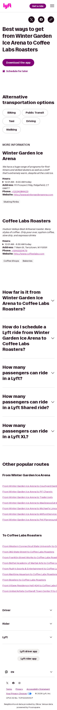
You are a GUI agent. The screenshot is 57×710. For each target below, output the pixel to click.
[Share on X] (31, 19)
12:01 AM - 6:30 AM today (18, 244)
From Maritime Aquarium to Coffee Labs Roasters (29, 574)
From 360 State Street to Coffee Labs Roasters (28, 551)
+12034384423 (20, 191)
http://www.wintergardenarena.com (33, 194)
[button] (52, 5)
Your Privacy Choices (16, 693)
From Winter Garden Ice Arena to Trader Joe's (27, 497)
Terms (9, 689)
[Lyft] (7, 6)
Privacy (19, 689)
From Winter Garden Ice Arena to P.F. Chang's (27, 491)
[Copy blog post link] (51, 19)
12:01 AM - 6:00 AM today (18, 181)
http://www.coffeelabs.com (29, 253)
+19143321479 (19, 250)
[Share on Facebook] (41, 19)
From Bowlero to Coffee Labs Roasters (24, 579)
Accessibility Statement (38, 689)
